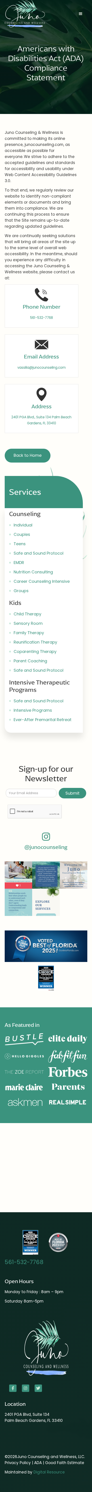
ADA (38, 1462)
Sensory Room (28, 623)
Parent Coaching (30, 661)
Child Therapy (27, 614)
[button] (80, 14)
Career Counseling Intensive (42, 581)
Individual (23, 525)
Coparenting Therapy (35, 651)
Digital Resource (49, 1472)
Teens (20, 544)
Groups (21, 590)
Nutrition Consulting (33, 572)
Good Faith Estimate (64, 1462)
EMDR (19, 562)
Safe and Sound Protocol (38, 553)
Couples (22, 534)
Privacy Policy (18, 1462)
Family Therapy (29, 633)
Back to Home (28, 455)
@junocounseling (45, 847)
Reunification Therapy (35, 642)
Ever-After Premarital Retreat (42, 719)
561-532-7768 (24, 1262)
